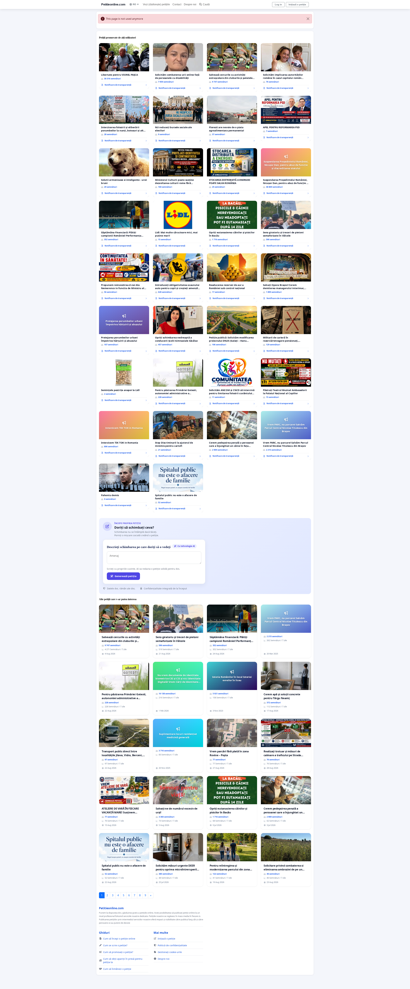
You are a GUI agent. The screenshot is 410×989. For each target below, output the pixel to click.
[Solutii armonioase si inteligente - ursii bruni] (124, 172)
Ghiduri (104, 933)
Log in (278, 4)
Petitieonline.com (113, 4)
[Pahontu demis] (124, 486)
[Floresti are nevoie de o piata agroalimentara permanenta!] (232, 120)
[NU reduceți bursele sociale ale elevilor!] (178, 120)
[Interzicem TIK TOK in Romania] (124, 434)
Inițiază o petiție (297, 4)
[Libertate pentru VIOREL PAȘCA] (124, 66)
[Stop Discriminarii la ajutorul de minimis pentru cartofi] (178, 435)
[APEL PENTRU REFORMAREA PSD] (286, 118)
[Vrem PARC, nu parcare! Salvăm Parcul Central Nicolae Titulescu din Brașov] (286, 435)
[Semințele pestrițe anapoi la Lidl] (124, 381)
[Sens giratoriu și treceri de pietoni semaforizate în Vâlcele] (286, 225)
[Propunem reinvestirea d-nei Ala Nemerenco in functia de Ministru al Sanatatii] (124, 277)
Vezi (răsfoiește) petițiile (156, 4)
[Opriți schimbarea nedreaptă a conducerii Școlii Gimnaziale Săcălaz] (178, 330)
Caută (206, 4)
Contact (176, 4)
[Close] (308, 18)
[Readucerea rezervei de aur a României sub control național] (232, 277)
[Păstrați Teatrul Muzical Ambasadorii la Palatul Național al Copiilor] (286, 382)
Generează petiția (125, 576)
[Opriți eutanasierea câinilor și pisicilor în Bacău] (232, 225)
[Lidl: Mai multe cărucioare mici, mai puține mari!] (178, 225)
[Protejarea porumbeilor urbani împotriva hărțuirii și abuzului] (124, 330)
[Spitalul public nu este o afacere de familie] (178, 488)
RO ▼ (136, 4)
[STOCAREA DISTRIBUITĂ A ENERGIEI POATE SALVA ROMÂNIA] (232, 172)
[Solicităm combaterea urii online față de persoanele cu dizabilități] (178, 67)
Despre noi (190, 4)
